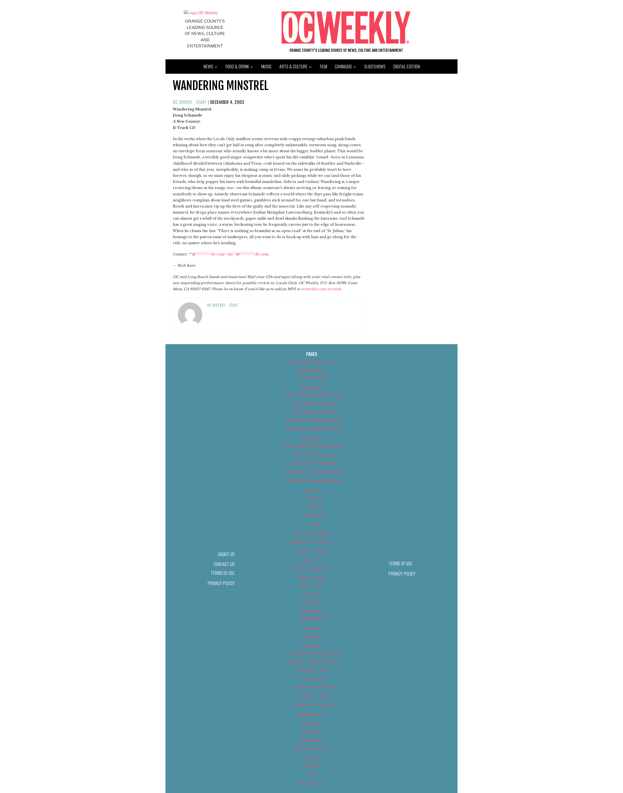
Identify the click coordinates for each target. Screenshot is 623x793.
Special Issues (312, 740)
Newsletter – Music (314, 696)
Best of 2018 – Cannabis (314, 403)
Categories (314, 498)
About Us (226, 554)
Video (311, 775)
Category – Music (311, 577)
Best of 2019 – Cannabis (314, 455)
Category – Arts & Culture (311, 542)
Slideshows (374, 66)
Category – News (311, 585)
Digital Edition (406, 66)
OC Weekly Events (311, 714)
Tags (314, 524)
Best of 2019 (312, 439)
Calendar (311, 490)
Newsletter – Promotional (314, 704)
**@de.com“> (228, 254)
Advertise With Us (311, 370)
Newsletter (311, 637)
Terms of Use (223, 573)
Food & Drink (237, 66)
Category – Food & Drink (311, 568)
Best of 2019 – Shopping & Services (314, 472)
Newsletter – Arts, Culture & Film (314, 653)
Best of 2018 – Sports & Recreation (314, 429)
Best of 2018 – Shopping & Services (314, 420)
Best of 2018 (312, 387)
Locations (314, 506)
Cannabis (343, 66)
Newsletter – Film (314, 678)
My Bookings (314, 515)
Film (323, 66)
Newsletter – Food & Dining (314, 687)
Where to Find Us (311, 783)
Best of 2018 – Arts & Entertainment (314, 394)
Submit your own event (312, 749)
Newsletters (311, 645)
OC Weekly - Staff (190, 102)
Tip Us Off (311, 766)
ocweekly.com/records (321, 289)
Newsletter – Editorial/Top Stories (314, 661)
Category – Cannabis (311, 551)
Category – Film (311, 560)
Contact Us (224, 564)
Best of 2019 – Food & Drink (314, 463)
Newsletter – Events (314, 670)
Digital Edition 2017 (315, 618)
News (208, 66)
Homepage (311, 628)
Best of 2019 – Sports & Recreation (314, 480)
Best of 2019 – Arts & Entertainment (314, 446)
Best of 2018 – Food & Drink (314, 412)
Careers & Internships (312, 534)
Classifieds (311, 594)
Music (266, 66)
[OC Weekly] (201, 12)
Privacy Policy (221, 583)
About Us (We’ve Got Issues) (312, 362)
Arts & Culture (293, 66)
